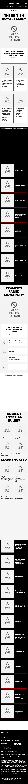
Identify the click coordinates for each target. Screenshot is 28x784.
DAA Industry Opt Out (14, 771)
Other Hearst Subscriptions (18, 743)
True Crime (19, 6)
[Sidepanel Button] (2, 4)
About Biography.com (7, 740)
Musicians (12, 6)
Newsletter (17, 740)
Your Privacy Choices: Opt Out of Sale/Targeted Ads (13, 779)
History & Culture (5, 6)
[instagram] (8, 737)
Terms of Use (14, 769)
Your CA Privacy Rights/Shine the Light (13, 773)
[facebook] (4, 737)
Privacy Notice (5, 769)
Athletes (25, 6)
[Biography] (14, 3)
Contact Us (4, 743)
